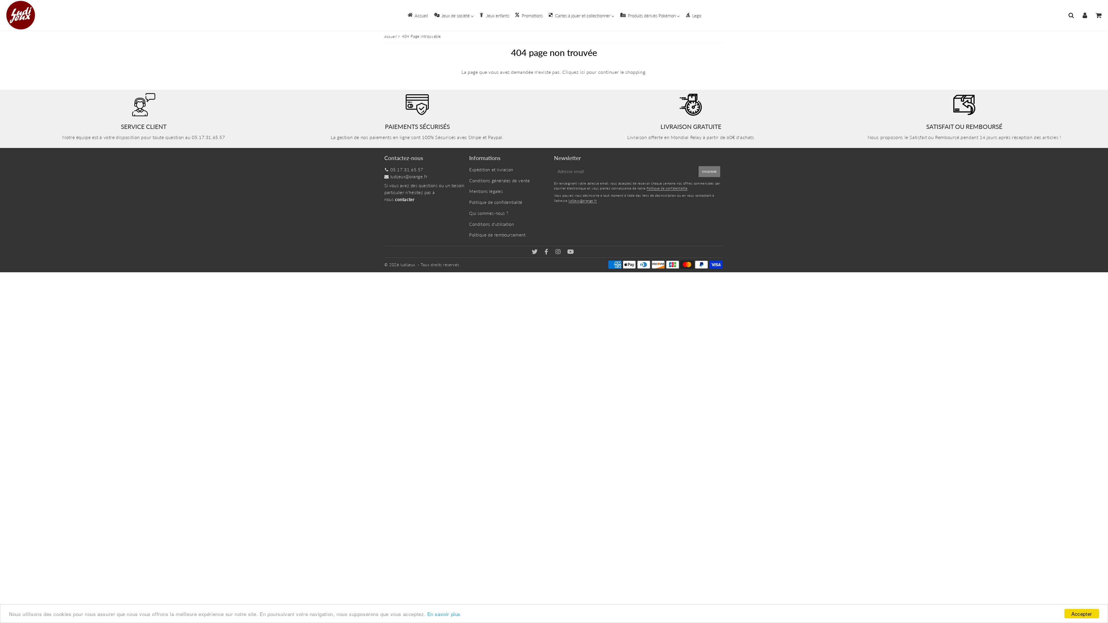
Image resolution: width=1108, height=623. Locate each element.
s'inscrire (709, 171)
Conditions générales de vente (499, 180)
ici (582, 72)
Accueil (390, 36)
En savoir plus (444, 614)
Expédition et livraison (491, 169)
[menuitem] (417, 15)
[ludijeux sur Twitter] (535, 252)
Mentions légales (486, 191)
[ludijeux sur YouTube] (571, 252)
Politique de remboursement (497, 234)
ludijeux (407, 264)
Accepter (1081, 613)
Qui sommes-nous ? (488, 213)
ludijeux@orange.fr (409, 176)
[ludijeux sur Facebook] (547, 252)
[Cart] (1098, 15)
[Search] (1071, 15)
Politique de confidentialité (496, 202)
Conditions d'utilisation (491, 224)
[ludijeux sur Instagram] (559, 252)
